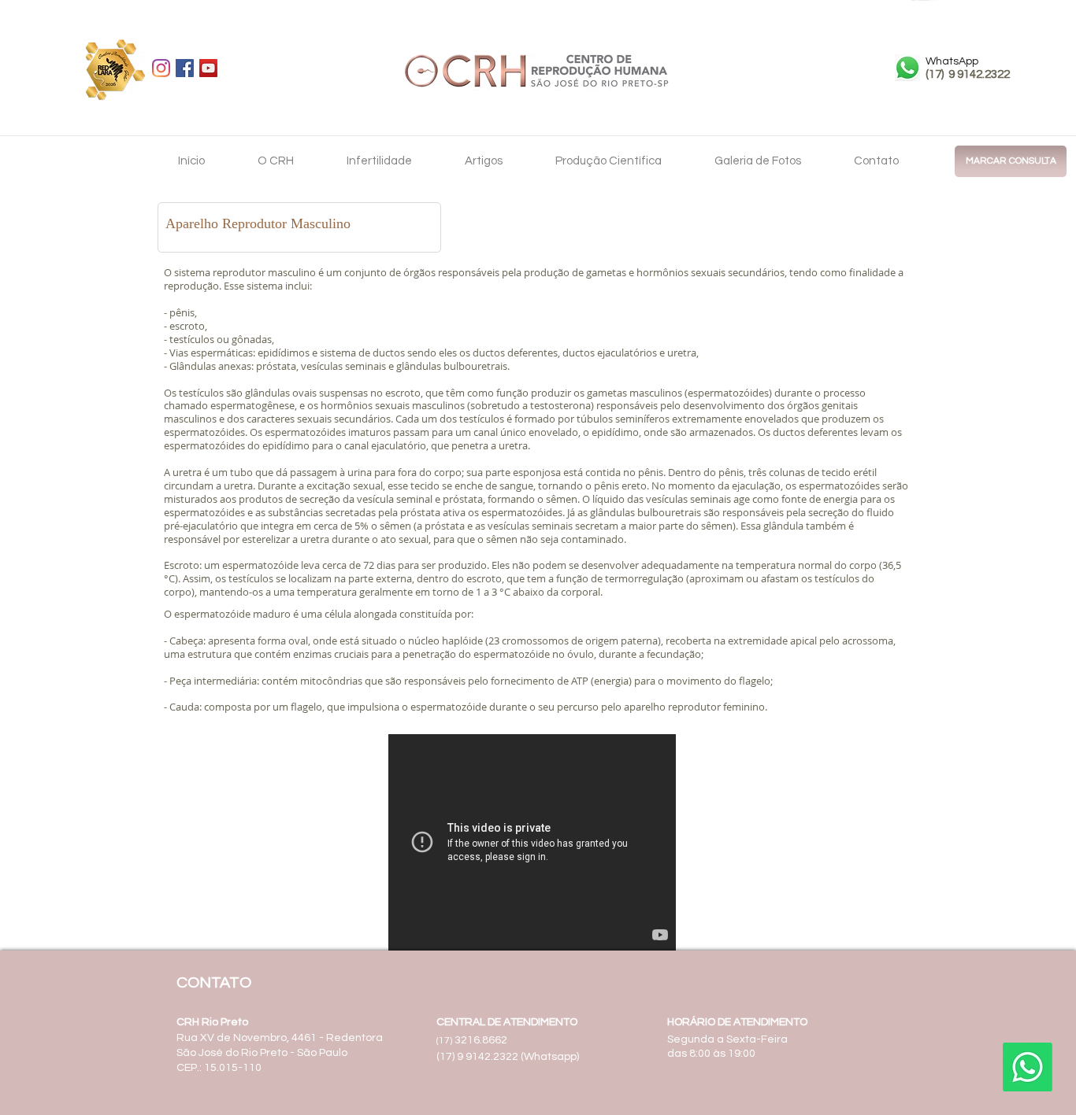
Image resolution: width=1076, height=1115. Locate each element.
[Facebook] (185, 68)
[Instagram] (161, 68)
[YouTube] (208, 68)
